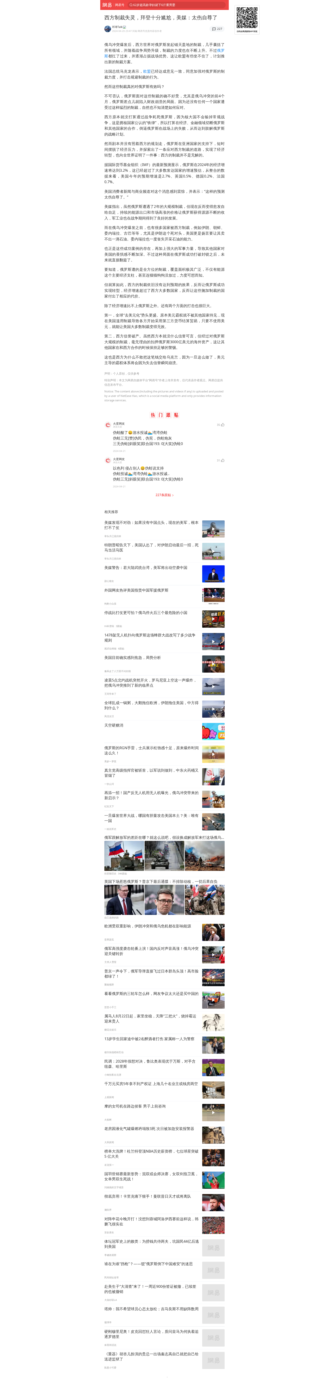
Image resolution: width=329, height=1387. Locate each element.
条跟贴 (164, 494)
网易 (107, 5)
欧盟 (147, 71)
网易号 (119, 5)
